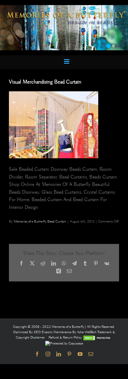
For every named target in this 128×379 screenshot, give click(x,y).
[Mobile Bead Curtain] (64, 7)
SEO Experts (43, 332)
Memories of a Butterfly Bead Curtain (40, 221)
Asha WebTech (87, 332)
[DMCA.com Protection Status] (98, 337)
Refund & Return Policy (66, 337)
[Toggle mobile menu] (67, 61)
